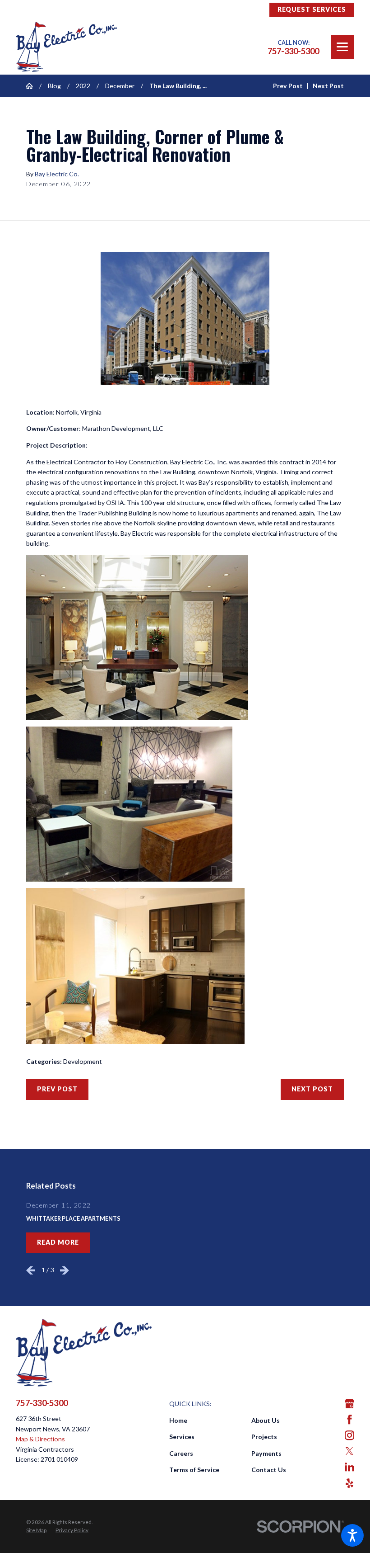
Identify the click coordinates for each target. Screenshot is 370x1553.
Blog (54, 86)
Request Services (312, 9)
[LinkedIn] (349, 1467)
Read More (58, 1242)
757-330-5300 (293, 51)
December (119, 86)
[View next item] (64, 1270)
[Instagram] (349, 1435)
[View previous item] (30, 1270)
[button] (352, 1535)
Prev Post (57, 1089)
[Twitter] (349, 1451)
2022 (83, 86)
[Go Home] (32, 86)
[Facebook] (349, 1419)
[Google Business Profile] (349, 1403)
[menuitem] (210, 1421)
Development (82, 1061)
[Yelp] (349, 1483)
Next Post (312, 1089)
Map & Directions (40, 1439)
